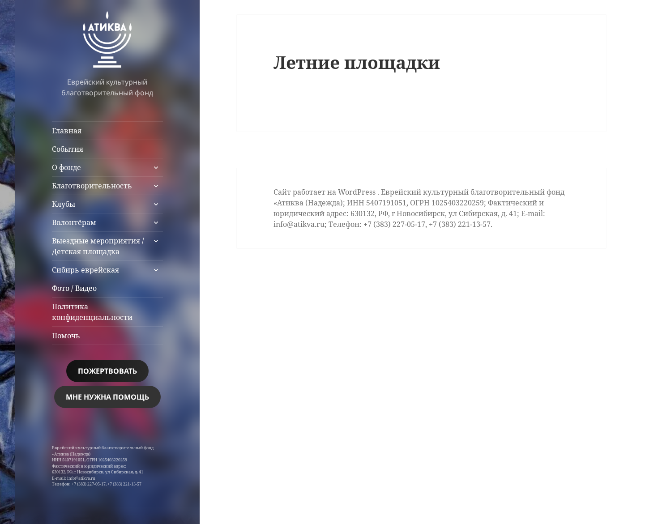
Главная (66, 131)
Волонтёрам (74, 222)
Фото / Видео (74, 288)
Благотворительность (92, 186)
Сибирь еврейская (85, 270)
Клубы (63, 204)
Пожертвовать (107, 371)
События (67, 149)
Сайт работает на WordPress (325, 192)
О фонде (66, 167)
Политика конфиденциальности (92, 312)
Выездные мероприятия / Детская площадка (98, 246)
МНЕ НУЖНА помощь (107, 397)
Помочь (66, 336)
